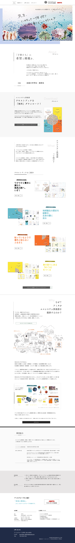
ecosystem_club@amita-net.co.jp (26, 534)
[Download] (39, 125)
